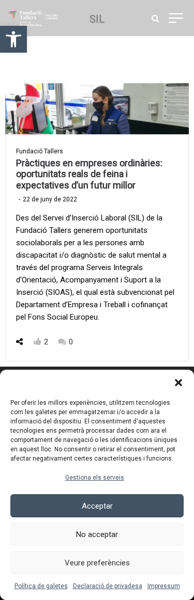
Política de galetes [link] (41, 586)
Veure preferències (97, 562)
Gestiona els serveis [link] (94, 477)
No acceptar (97, 534)
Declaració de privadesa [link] (107, 586)
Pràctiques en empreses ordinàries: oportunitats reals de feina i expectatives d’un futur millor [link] (89, 174)
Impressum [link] (163, 586)
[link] (13, 39)
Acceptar (97, 506)
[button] (178, 382)
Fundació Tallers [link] (39, 151)
